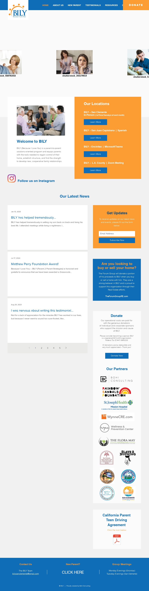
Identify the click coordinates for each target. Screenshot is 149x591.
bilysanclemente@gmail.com (25, 573)
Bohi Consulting (85, 586)
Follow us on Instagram (36, 181)
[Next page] (66, 347)
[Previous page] (29, 347)
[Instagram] (12, 178)
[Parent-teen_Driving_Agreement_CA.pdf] (116, 540)
